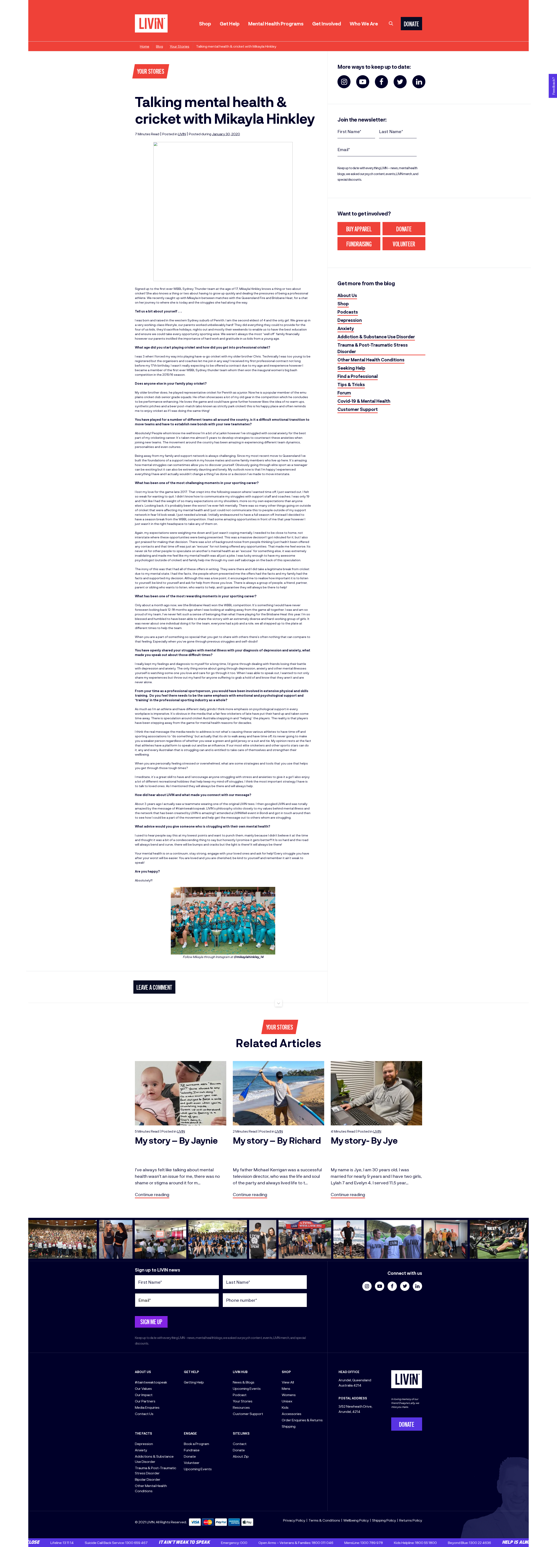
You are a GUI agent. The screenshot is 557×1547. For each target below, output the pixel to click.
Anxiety (345, 328)
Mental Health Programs (276, 23)
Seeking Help (351, 367)
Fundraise (192, 1450)
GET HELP (191, 1372)
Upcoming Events (198, 1469)
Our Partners (145, 1401)
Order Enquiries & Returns (302, 1420)
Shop (205, 23)
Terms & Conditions (324, 1520)
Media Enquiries (147, 1407)
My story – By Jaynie (176, 1140)
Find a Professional (357, 376)
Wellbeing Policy (356, 1520)
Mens (286, 1388)
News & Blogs (243, 1382)
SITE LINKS (241, 1433)
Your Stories (179, 46)
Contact (240, 1444)
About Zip (241, 1456)
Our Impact (144, 1395)
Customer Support (357, 409)
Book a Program (196, 1444)
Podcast (240, 1395)
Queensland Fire (253, 298)
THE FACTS (143, 1433)
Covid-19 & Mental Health (363, 401)
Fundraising (359, 245)
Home (144, 46)
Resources (241, 1407)
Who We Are (364, 23)
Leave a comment (154, 988)
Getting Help (194, 1382)
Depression (349, 320)
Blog (159, 46)
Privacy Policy (294, 1520)
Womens (289, 1395)
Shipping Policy (384, 1520)
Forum (344, 392)
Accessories (291, 1414)
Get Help (230, 23)
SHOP (286, 1372)
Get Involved (326, 23)
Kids (285, 1407)
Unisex (287, 1401)
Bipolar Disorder (147, 1479)
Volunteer (404, 245)
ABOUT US (143, 1372)
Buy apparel (359, 230)
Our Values (143, 1388)
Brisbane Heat (282, 298)
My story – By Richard (277, 1140)
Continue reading (152, 1194)
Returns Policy (410, 1520)
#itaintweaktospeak (151, 1382)
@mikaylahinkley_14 (248, 957)
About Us (347, 295)
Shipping (288, 1426)
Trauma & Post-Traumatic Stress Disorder (372, 348)
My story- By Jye (364, 1140)
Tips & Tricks (351, 384)
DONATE (411, 25)
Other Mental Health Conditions (370, 359)
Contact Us (144, 1414)
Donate (403, 230)
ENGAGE (190, 1433)
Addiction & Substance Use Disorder (376, 336)
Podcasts (347, 311)
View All (288, 1382)
